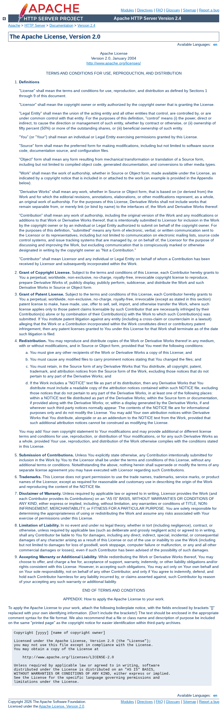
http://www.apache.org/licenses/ (113, 63)
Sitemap (189, 10)
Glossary (173, 10)
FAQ (159, 10)
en (215, 44)
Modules (127, 10)
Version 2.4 (86, 25)
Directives (145, 10)
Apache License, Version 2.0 (61, 706)
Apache (14, 25)
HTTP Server (34, 25)
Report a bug (209, 10)
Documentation (61, 25)
